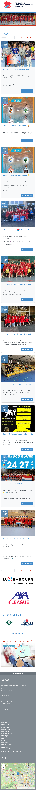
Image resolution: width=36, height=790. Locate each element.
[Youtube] (20, 673)
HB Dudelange (5, 729)
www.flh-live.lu (6, 703)
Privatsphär (5, 709)
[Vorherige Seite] (5, 34)
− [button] (3, 767)
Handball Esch (5, 731)
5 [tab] (18, 630)
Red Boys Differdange (7, 728)
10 (33, 34)
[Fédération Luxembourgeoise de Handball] (18, 774)
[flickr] (22, 673)
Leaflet (18, 788)
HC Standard (5, 739)
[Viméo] (18, 673)
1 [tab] (12, 630)
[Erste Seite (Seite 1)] (2, 34)
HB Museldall (5, 735)
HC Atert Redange (6, 744)
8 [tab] (22, 630)
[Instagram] (16, 673)
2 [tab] (13, 630)
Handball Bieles (6, 722)
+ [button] (3, 765)
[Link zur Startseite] (18, 5)
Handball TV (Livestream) (16, 638)
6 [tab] (19, 630)
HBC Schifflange (6, 748)
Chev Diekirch (5, 726)
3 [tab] (15, 630)
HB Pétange (4, 742)
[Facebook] (13, 673)
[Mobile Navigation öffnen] (2, 24)
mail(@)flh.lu (5, 696)
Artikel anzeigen (27, 88)
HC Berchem (5, 724)
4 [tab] (16, 630)
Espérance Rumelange (8, 746)
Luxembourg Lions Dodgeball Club (11, 751)
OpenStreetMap (25, 788)
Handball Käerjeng (6, 737)
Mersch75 (4, 740)
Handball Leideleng (7, 733)
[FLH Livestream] (18, 652)
